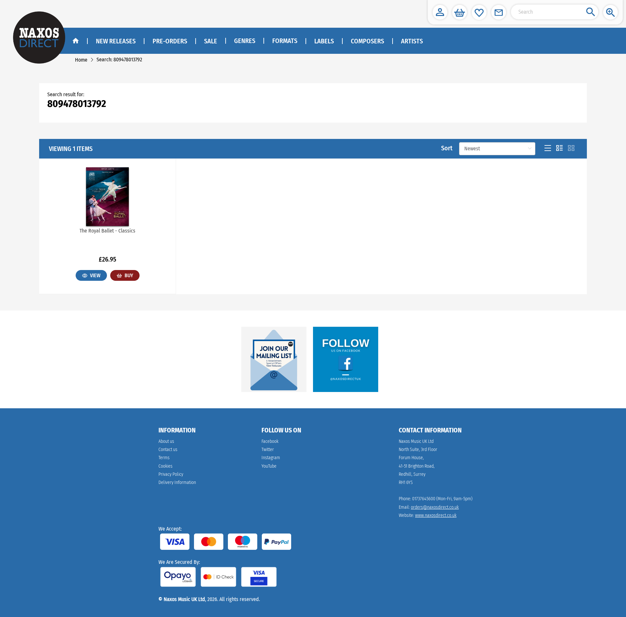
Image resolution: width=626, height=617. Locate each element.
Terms (164, 457)
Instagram (270, 457)
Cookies (165, 466)
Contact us (167, 449)
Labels (324, 41)
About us (166, 441)
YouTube (268, 466)
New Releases (116, 41)
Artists (412, 41)
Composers (367, 41)
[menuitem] (244, 41)
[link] (81, 60)
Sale (210, 41)
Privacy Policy (170, 474)
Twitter (267, 449)
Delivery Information (177, 482)
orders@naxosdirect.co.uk (435, 507)
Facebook (269, 441)
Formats (284, 41)
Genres (244, 41)
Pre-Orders (170, 41)
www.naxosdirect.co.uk (435, 515)
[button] (440, 12)
